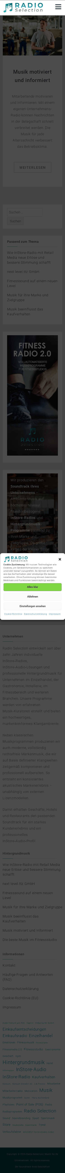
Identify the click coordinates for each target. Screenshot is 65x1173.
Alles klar (32, 587)
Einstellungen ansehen (33, 606)
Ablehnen (32, 596)
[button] (60, 559)
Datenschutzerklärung (35, 614)
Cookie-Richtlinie (13, 614)
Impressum (55, 614)
